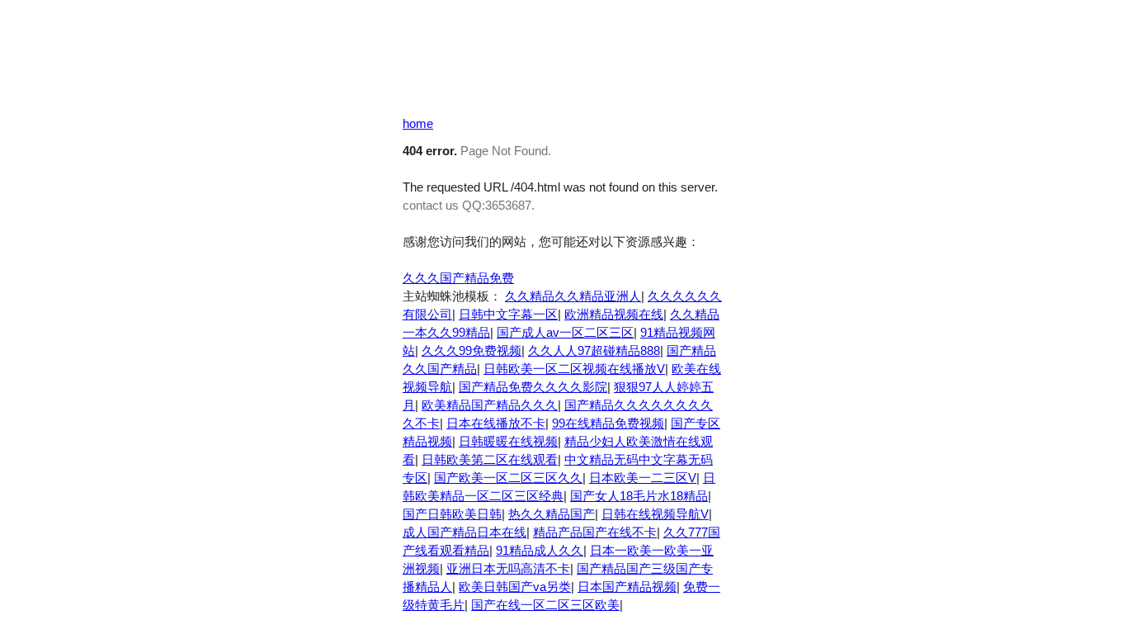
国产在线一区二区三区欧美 (545, 605)
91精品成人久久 (539, 550)
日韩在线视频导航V (655, 514)
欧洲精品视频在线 (613, 314)
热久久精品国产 (551, 514)
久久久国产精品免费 (458, 278)
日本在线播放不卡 (495, 423)
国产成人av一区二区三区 (565, 332)
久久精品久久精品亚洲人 (573, 296)
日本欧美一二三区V (642, 478)
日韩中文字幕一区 (508, 314)
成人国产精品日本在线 (464, 532)
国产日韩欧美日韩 (452, 514)
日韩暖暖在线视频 (508, 441)
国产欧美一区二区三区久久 (508, 478)
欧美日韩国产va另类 (515, 587)
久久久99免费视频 (471, 350)
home (418, 123)
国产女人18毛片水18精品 (639, 496)
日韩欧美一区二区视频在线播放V (574, 369)
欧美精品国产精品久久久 (490, 405)
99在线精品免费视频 (608, 423)
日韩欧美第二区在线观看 (490, 459)
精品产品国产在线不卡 (595, 532)
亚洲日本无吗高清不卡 (508, 568)
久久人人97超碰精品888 (594, 350)
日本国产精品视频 (627, 587)
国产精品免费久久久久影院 (533, 387)
